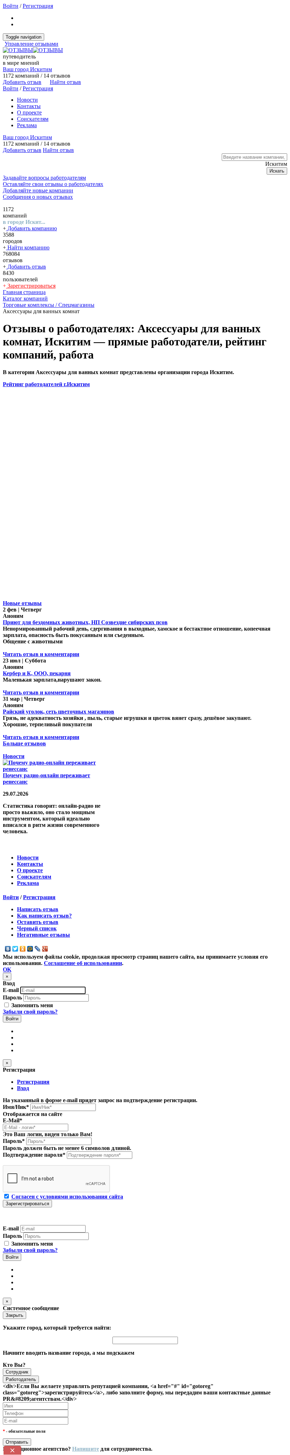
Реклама (27, 125)
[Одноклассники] (23, 948)
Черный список (37, 928)
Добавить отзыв (26, 267)
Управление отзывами (31, 44)
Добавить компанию (31, 228)
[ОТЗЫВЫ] (33, 50)
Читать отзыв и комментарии (41, 654)
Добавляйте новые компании (38, 190)
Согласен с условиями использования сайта (67, 1197)
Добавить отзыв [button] (22, 82)
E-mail (11, 990)
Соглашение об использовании (83, 963)
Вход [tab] (23, 1088)
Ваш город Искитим (27, 69)
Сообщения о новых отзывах (38, 197)
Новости (27, 100)
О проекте (29, 112)
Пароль (12, 997)
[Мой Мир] (30, 948)
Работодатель (21, 1379)
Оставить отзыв (37, 922)
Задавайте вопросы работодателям (44, 178)
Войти (10, 6)
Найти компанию (28, 247)
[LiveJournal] (37, 948)
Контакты (29, 106)
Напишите (85, 1449)
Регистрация (38, 6)
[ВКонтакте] (8, 948)
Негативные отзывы (43, 935)
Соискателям (32, 119)
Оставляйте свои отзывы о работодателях (53, 184)
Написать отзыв (37, 909)
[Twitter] (15, 948)
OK (7, 969)
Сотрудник (17, 1372)
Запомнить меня (31, 1005)
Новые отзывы (22, 603)
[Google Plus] (45, 948)
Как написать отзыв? (44, 916)
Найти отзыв (65, 82)
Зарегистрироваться (31, 286)
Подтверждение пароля (34, 1155)
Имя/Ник (16, 1107)
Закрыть (14, 1315)
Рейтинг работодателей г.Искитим (46, 384)
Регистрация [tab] (33, 1082)
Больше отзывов (24, 743)
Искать (276, 171)
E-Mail (12, 1120)
